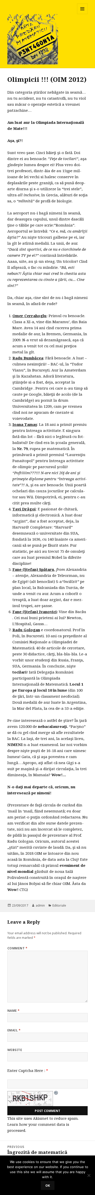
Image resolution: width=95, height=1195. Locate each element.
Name (13, 1011)
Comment (17, 948)
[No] (88, 1175)
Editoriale (59, 905)
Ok (47, 1185)
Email (14, 1030)
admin (40, 905)
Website (14, 1050)
